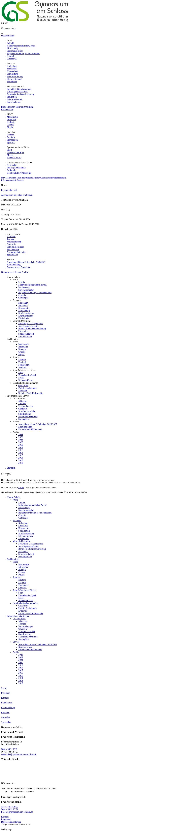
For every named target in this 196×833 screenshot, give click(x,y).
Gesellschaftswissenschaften (53, 177)
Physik (10, 127)
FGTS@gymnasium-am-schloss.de (17, 812)
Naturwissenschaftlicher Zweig (21, 45)
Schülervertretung (15, 76)
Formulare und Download (18, 267)
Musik (10, 155)
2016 (20, 452)
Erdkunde (11, 170)
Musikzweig (12, 48)
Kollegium (12, 66)
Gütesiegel (12, 58)
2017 (20, 450)
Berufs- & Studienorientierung (20, 94)
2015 (20, 455)
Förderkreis (12, 81)
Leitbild (10, 43)
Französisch (12, 140)
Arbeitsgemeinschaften (17, 91)
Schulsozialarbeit (14, 99)
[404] (35, 21)
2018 (20, 447)
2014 (20, 458)
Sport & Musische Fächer (28, 177)
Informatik (11, 119)
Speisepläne (12, 254)
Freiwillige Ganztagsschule (19, 89)
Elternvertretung (14, 79)
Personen (11, 107)
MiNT (4, 177)
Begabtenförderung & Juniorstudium (23, 53)
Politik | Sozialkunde (16, 167)
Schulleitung (12, 74)
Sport (9, 150)
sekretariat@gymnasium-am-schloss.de (18, 754)
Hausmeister (12, 71)
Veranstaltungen (14, 241)
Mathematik (12, 117)
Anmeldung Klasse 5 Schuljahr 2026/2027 (26, 262)
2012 (20, 463)
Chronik (10, 56)
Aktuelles (11, 236)
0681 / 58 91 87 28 (9, 809)
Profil (4, 107)
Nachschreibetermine (16, 252)
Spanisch (11, 142)
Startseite (11, 468)
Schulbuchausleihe (15, 247)
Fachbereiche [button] (7, 109)
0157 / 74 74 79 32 (9, 806)
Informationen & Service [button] (12, 180)
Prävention (12, 97)
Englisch (11, 137)
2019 (20, 445)
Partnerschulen (13, 102)
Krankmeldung (14, 264)
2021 (20, 439)
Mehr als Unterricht (24, 107)
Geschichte (12, 165)
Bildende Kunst (14, 157)
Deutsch (10, 134)
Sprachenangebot (15, 51)
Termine (10, 239)
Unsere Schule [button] (7, 35)
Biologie (11, 122)
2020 (20, 442)
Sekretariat (12, 68)
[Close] (2, 33)
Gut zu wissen (8, 272)
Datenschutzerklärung (11, 822)
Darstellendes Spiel (15, 152)
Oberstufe (11, 244)
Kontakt (4, 816)
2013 (20, 460)
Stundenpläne (13, 249)
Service (18, 272)
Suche (21, 487)
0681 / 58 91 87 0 (9, 749)
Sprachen (12, 177)
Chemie (10, 124)
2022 (20, 437)
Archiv (25, 272)
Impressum (6, 819)
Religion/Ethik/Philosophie (19, 173)
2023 (20, 434)
